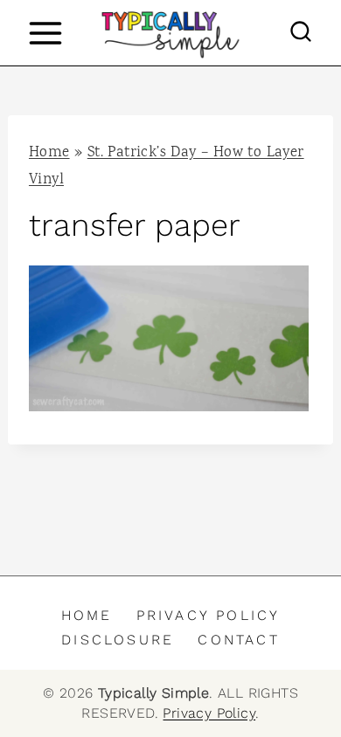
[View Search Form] (301, 33)
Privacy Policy (208, 615)
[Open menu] (45, 33)
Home (49, 153)
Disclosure (117, 639)
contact (238, 639)
